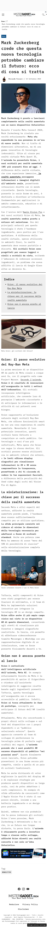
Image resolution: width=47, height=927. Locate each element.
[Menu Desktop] (3, 14)
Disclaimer (23, 909)
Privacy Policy (30, 904)
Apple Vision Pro (32, 212)
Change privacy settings (37, 925)
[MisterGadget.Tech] (24, 14)
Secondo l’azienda (31, 379)
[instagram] (23, 889)
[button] (44, 14)
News (3, 36)
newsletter (6, 872)
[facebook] (19, 889)
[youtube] (28, 889)
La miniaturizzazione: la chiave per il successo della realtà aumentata (24, 296)
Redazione (14, 904)
